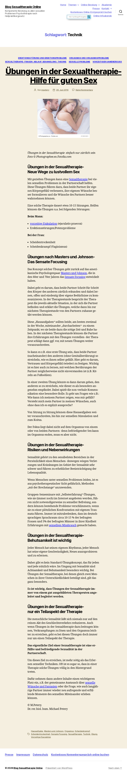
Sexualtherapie (78, 179)
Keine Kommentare (84, 90)
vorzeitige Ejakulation (43, 223)
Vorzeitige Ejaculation (41, 737)
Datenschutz (40, 754)
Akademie (107, 4)
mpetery (45, 90)
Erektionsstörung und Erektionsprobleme (42, 58)
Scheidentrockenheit (40, 734)
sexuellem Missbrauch (63, 525)
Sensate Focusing (75, 277)
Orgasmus (69, 731)
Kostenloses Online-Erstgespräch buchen (91, 12)
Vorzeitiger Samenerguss (107, 62)
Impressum (23, 754)
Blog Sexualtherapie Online (23, 6)
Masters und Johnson (74, 273)
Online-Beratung (89, 4)
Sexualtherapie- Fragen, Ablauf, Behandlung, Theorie (35, 62)
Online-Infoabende (102, 15)
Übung (94, 734)
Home (63, 4)
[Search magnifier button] (89, 17)
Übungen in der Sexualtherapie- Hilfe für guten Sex (63, 75)
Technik (86, 734)
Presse (96, 8)
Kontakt (105, 8)
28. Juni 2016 (62, 90)
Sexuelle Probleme (79, 62)
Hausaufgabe (37, 731)
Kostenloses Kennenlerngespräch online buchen (80, 754)
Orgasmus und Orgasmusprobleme (89, 58)
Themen (72, 4)
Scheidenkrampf (82, 731)
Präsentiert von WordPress (59, 768)
